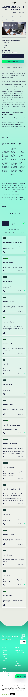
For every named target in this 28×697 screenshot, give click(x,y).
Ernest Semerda (22, 19)
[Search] (25, 2)
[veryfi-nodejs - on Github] (4, 478)
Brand (3, 662)
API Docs (17, 663)
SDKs (4, 47)
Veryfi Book (5, 658)
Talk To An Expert (19, 650)
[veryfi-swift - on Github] (4, 605)
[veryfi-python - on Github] (4, 544)
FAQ (16, 661)
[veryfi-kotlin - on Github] (4, 414)
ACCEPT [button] (12, 694)
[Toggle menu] (3, 3)
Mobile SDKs (14, 223)
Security (4, 652)
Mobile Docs (18, 665)
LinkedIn (4, 671)
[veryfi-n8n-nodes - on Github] (4, 456)
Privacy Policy (8, 691)
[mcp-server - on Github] (4, 291)
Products (4, 650)
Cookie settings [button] (5, 694)
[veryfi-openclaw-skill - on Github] (4, 503)
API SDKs (4, 223)
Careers (4, 660)
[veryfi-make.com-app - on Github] (4, 433)
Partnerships (18, 660)
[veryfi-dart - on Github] (4, 353)
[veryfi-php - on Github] (4, 524)
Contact (17, 658)
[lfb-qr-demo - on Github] (4, 270)
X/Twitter (4, 673)
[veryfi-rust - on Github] (4, 585)
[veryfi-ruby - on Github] (4, 564)
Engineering (9, 12)
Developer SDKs (6, 654)
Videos (4, 656)
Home (4, 12)
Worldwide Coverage (19, 656)
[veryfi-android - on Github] (4, 311)
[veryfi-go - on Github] (4, 374)
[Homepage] (14, 3)
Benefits (5, 45)
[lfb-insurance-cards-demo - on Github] (4, 252)
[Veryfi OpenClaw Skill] (23, 223)
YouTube (4, 675)
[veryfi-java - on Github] (4, 394)
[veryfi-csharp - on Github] (4, 333)
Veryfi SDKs (7, 56)
